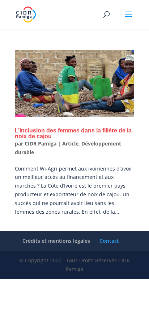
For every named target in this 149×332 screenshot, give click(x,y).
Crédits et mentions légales (56, 240)
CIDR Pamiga (40, 143)
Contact (109, 240)
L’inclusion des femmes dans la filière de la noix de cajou (73, 133)
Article (70, 143)
